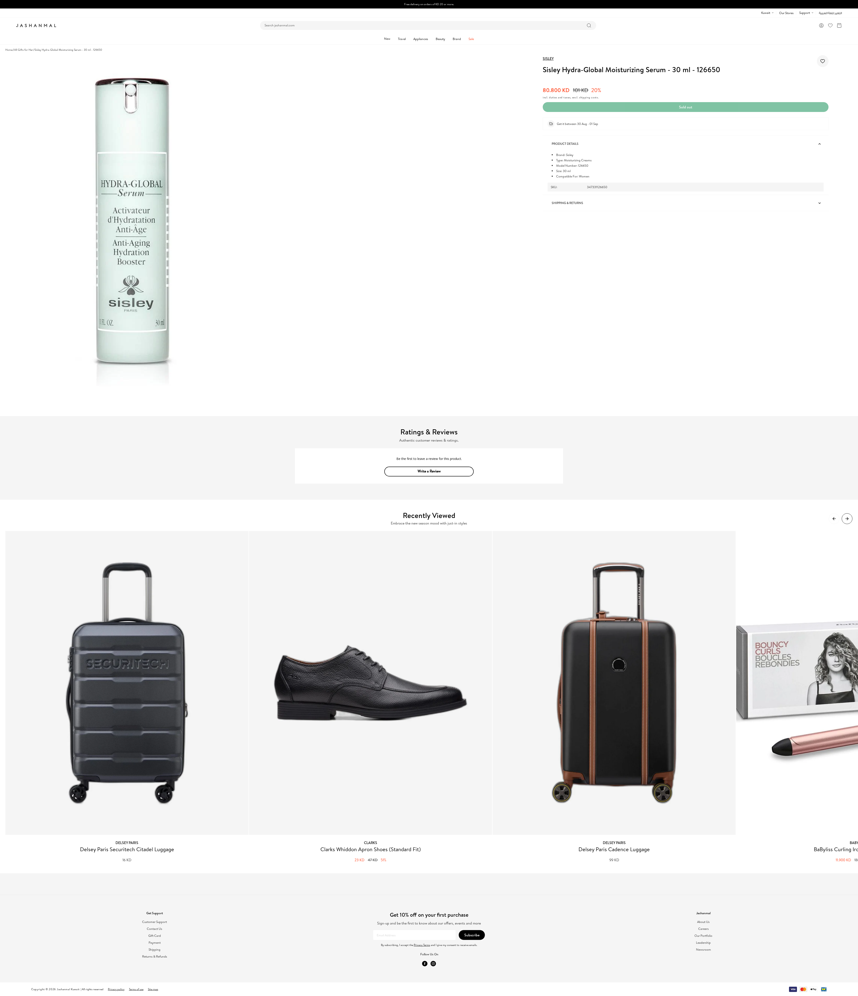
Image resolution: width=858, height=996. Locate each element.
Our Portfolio (703, 936)
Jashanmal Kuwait (68, 989)
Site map (153, 989)
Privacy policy (116, 989)
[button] (839, 25)
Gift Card (154, 936)
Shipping (154, 950)
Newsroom (703, 950)
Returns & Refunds (154, 956)
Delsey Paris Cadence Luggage (614, 849)
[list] (431, 697)
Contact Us (154, 929)
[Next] (847, 518)
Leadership (703, 943)
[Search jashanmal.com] (589, 25)
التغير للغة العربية (830, 13)
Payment (155, 943)
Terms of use (136, 989)
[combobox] (428, 25)
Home (9, 50)
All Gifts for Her (23, 50)
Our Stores (786, 13)
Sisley (548, 58)
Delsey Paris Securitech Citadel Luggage (127, 849)
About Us (703, 922)
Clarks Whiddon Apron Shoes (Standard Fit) (370, 849)
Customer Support (154, 922)
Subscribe (471, 935)
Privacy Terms (422, 945)
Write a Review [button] (429, 471)
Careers (703, 929)
